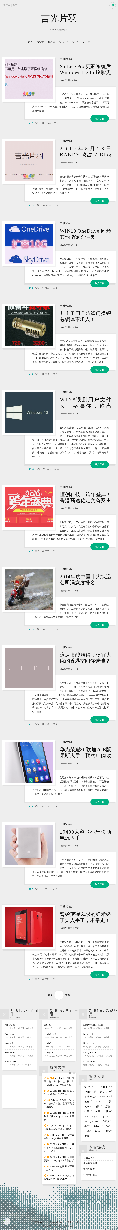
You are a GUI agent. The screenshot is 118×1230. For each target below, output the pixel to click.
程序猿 (51, 42)
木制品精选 (89, 1169)
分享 (88, 1131)
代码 (98, 1131)
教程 (88, 1101)
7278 (48, 205)
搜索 (112, 5)
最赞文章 (58, 1067)
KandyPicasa (92, 1121)
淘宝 (109, 1131)
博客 (90, 1087)
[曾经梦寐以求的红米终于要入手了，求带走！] (29, 927)
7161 (47, 288)
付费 (99, 1111)
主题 (87, 1136)
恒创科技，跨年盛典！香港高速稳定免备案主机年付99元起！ (85, 500)
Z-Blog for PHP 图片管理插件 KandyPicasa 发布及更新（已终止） (59, 1147)
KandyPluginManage (96, 1026)
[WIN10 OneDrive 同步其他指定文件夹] (29, 244)
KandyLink (18, 1045)
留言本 (6, 5)
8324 (48, 629)
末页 (67, 995)
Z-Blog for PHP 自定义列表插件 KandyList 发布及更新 (59, 1116)
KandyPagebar (18, 1063)
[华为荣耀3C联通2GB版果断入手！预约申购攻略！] (29, 762)
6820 (47, 724)
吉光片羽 (59, 18)
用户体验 (106, 1092)
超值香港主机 (90, 1163)
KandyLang (96, 1045)
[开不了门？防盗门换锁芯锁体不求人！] (29, 326)
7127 (47, 888)
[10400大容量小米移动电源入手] (29, 845)
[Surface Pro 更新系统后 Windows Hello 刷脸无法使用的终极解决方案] (29, 79)
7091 (48, 469)
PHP (106, 1087)
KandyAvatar (96, 1063)
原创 (108, 1106)
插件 (99, 1106)
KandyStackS (58, 1035)
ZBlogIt (58, 1026)
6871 (47, 979)
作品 (88, 1111)
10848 (48, 123)
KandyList (19, 1035)
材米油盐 (67, 59)
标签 (109, 1111)
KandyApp (19, 1054)
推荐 (87, 1126)
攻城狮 (40, 42)
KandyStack (57, 1045)
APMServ (106, 1096)
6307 (47, 551)
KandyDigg (19, 1026)
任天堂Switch (90, 1175)
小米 (99, 1101)
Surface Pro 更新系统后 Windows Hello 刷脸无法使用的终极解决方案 (85, 72)
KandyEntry (96, 1035)
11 (58, 469)
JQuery (88, 1106)
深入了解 (99, 118)
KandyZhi (58, 1054)
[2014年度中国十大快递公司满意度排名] (29, 589)
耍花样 (62, 42)
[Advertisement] (20, 1091)
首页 (30, 42)
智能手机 (90, 1092)
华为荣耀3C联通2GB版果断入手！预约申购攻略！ (85, 755)
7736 (47, 374)
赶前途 (86, 42)
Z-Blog (98, 1126)
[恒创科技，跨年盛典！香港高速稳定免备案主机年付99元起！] (29, 507)
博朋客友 (88, 1157)
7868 (47, 806)
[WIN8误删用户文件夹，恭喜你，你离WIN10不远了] (29, 412)
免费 (109, 1126)
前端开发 (90, 1096)
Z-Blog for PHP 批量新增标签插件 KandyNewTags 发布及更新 (59, 1081)
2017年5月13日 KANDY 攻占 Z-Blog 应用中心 (85, 155)
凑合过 (75, 42)
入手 (109, 1101)
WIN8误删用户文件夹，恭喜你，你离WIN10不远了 (85, 405)
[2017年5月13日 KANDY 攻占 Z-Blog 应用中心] (29, 161)
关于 (15, 5)
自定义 (107, 1121)
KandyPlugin (98, 1116)
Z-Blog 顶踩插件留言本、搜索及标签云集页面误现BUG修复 (59, 1103)
